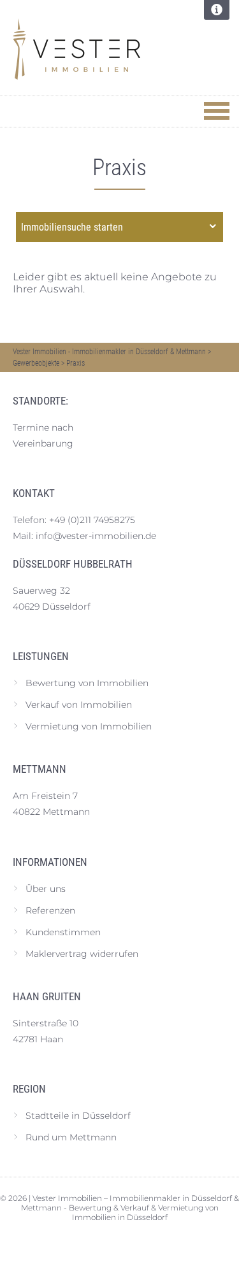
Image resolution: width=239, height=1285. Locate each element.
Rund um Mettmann (71, 1137)
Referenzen (50, 910)
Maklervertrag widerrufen (81, 953)
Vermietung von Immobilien (88, 726)
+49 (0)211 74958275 (92, 520)
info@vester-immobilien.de (96, 536)
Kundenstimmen (63, 932)
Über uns (45, 888)
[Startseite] (108, 49)
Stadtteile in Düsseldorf (78, 1115)
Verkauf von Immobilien (78, 704)
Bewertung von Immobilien (86, 683)
